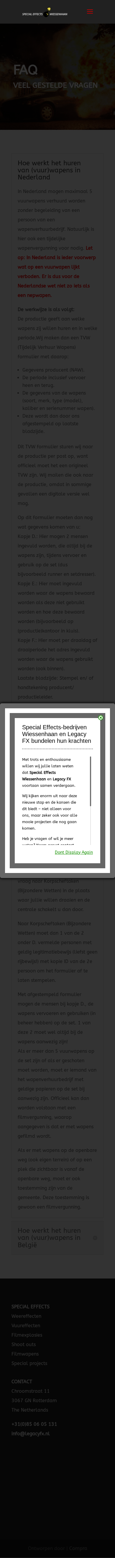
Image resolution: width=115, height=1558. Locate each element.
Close (100, 717)
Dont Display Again (74, 852)
